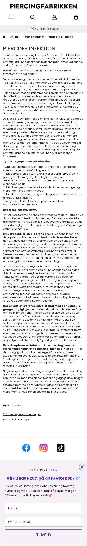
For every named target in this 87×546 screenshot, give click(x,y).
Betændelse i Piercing (60, 36)
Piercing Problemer (33, 36)
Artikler (14, 36)
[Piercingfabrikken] (43, 6)
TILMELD (43, 535)
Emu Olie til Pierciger (16, 419)
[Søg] (32, 17)
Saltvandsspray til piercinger (22, 414)
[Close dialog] (82, 467)
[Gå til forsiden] (4, 36)
